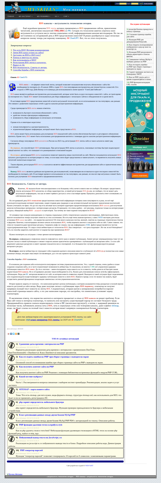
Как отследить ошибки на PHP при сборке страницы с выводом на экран (54, 356)
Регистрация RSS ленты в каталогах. (29, 62)
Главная (10, 16)
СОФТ (65, 16)
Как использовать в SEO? (24, 60)
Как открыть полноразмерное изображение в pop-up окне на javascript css (140, 47)
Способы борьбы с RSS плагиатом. (29, 70)
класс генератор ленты (43, 320)
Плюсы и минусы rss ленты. (26, 57)
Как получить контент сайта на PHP (36, 366)
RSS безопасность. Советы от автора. (30, 67)
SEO (56, 16)
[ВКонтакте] (11, 333)
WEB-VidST (89, 465)
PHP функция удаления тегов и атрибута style (40, 424)
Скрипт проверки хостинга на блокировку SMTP (140, 73)
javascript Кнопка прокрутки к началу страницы (140, 30)
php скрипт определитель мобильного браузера (41, 402)
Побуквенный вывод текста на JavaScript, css (40, 437)
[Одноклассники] (16, 333)
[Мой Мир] (18, 333)
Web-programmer (43, 16)
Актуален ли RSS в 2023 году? (27, 55)
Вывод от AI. (19, 65)
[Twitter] (13, 333)
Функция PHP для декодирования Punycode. (137, 41)
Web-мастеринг (25, 16)
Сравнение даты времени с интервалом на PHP (41, 343)
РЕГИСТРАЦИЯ (148, 3)
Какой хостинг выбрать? (31, 376)
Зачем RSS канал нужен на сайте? (28, 52)
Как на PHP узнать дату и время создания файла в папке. (139, 78)
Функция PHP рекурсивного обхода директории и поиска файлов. (139, 54)
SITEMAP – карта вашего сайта (34, 389)
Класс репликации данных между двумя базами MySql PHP (47, 414)
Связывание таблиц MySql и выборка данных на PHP (139, 60)
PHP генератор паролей (31, 450)
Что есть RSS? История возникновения (31, 50)
